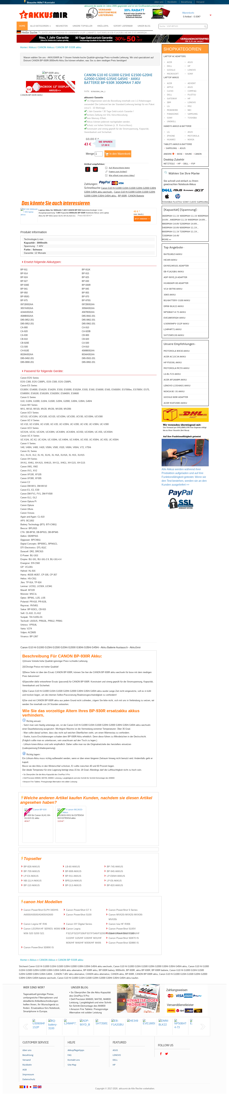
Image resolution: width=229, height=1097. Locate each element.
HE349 (128, 32)
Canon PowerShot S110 (121, 933)
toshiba (167, 202)
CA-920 (24, 331)
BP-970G (86, 300)
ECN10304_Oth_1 (98, 91)
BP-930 (85, 281)
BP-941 (24, 289)
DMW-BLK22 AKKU (174, 306)
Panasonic (173, 114)
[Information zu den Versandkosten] (185, 431)
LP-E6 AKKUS (114, 880)
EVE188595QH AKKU (174, 317)
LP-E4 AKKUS (31, 876)
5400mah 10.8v (171, 227)
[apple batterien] (167, 198)
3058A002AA (88, 308)
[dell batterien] (167, 191)
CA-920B (86, 331)
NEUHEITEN (62, 26)
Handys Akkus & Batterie (177, 126)
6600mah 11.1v (171, 231)
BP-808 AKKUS (73, 871)
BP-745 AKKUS (115, 866)
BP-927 (24, 281)
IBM (169, 102)
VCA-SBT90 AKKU (173, 288)
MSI (189, 106)
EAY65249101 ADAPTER (176, 265)
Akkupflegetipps (76, 1050)
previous (25, 1026)
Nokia (191, 139)
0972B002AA (88, 304)
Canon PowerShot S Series (123, 910)
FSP (193, 163)
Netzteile (169, 163)
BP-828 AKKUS (32, 866)
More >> (166, 239)
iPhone (171, 136)
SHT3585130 (103, 32)
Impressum (28, 1074)
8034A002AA (88, 354)
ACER (169, 83)
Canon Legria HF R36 (35, 924)
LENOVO (192, 102)
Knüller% (102, 26)
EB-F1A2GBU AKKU (174, 271)
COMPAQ (192, 91)
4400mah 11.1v (179, 219)
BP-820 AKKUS (115, 885)
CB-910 (24, 339)
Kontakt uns (74, 1060)
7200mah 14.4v (170, 235)
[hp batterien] (178, 198)
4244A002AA (26, 312)
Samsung (171, 148)
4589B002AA (88, 350)
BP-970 (85, 296)
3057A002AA (26, 308)
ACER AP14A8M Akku (175, 379)
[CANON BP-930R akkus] (50, 73)
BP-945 (85, 289)
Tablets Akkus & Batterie (178, 144)
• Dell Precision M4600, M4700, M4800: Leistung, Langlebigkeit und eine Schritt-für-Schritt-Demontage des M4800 (68, 778)
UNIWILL (171, 121)
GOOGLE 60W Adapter (176, 397)
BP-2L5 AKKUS (73, 885)
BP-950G (24, 296)
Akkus (32, 47)
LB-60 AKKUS (72, 866)
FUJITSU (192, 94)
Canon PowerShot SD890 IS (39, 947)
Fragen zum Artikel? (118, 171)
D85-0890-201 (27, 362)
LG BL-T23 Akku (172, 374)
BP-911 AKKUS (73, 876)
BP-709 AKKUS (32, 871)
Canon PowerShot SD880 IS (124, 942)
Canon (198, 154)
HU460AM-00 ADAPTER (176, 283)
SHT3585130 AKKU (174, 335)
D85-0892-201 (88, 362)
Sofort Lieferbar (123, 26)
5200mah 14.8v (188, 223)
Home (22, 26)
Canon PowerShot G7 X (78, 910)
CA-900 (24, 327)
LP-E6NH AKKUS (116, 876)
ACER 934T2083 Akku (175, 403)
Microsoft (173, 73)
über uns (158, 2)
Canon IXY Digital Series (79, 924)
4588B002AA (26, 316)
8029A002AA (26, 354)
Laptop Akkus (171, 77)
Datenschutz (28, 1079)
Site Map (72, 1065)
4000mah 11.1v (189, 215)
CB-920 (85, 339)
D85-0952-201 (27, 323)
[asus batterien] (178, 191)
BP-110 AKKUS (32, 885)
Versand (200, 2)
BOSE (180, 154)
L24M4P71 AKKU (173, 329)
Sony (190, 73)
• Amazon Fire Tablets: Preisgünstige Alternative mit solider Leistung (49, 782)
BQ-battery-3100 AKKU (177, 300)
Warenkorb (188, 12)
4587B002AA (88, 312)
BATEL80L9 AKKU (173, 254)
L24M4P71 (91, 32)
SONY (170, 117)
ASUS (190, 87)
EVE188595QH (139, 32)
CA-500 (85, 343)
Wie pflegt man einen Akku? (122, 175)
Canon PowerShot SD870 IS (124, 938)
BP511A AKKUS (73, 880)
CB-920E (24, 343)
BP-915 (85, 273)
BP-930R (122, 195)
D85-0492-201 (27, 358)
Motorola (193, 136)
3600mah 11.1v (170, 215)
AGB (24, 1069)
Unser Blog (144, 26)
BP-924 (24, 277)
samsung (202, 202)
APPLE (170, 87)
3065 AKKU (170, 294)
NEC (189, 110)
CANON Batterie (136, 195)
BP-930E (24, 285)
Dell (169, 66)
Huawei (171, 139)
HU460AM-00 (60, 32)
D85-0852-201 (27, 320)
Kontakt (50, 2)
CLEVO (170, 91)
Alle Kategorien (39, 26)
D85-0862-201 (88, 320)
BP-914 (24, 273)
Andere (168, 154)
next (202, 1026)
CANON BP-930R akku (68, 47)
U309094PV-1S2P (76, 32)
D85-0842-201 (88, 316)
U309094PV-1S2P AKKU (176, 323)
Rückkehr (172, 2)
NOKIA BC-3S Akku (174, 391)
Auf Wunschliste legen (119, 168)
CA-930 (24, 335)
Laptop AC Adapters (175, 56)
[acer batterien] (199, 191)
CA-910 (85, 327)
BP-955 (85, 292)
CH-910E (24, 350)
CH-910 (85, 346)
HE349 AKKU (170, 259)
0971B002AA (26, 304)
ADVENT (192, 83)
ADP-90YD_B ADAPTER (175, 277)
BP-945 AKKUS (115, 871)
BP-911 (23, 269)
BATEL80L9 (48, 32)
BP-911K (86, 269)
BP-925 (85, 277)
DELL (169, 94)
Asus (190, 62)
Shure (188, 154)
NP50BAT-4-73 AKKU (175, 312)
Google (171, 70)
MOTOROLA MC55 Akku (176, 368)
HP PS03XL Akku (173, 362)
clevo (192, 202)
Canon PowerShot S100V (122, 928)
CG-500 (24, 346)
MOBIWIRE (172, 110)
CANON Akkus (46, 47)
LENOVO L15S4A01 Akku (177, 385)
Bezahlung (186, 2)
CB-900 (85, 335)
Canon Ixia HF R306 (119, 924)
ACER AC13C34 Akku (175, 356)
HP (189, 66)
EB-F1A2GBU (117, 32)
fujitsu (177, 202)
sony (186, 202)
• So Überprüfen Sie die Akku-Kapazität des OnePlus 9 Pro (46, 774)
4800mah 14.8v (171, 223)
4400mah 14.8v (197, 219)
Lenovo (192, 70)
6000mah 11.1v (188, 227)
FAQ (69, 1055)
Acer (169, 62)
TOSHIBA (192, 117)
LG (168, 106)
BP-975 (24, 300)
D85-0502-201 (88, 358)
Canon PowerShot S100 (79, 914)
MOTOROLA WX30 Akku (177, 350)
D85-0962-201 (88, 323)
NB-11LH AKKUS (32, 880)
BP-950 (24, 292)
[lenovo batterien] (188, 191)
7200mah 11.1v (188, 231)
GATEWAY (172, 98)
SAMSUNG (193, 114)
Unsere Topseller (82, 26)
